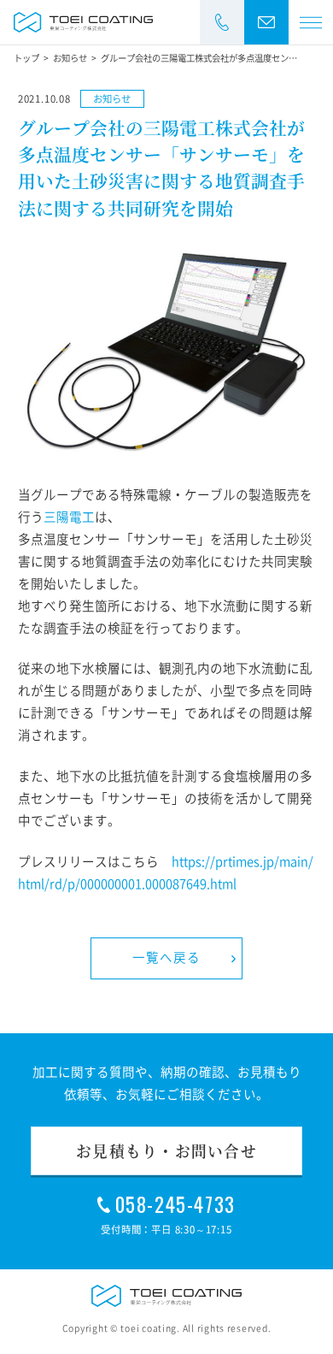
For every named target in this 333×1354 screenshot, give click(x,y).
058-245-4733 (175, 1205)
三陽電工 (69, 517)
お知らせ (112, 98)
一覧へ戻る (166, 957)
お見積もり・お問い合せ (166, 1151)
